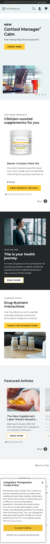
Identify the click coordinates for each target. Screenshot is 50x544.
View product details (24, 188)
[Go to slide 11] (28, 194)
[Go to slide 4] (45, 94)
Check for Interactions (22, 325)
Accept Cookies (23, 528)
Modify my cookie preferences (23, 535)
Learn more (41, 1)
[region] (23, 510)
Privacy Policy (16, 521)
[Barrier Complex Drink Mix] (26, 143)
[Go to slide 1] (36, 94)
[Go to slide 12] (30, 194)
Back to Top (42, 465)
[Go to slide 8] (21, 194)
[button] (33, 8)
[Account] (39, 8)
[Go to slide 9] (23, 194)
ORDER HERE (14, 47)
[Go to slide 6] (17, 194)
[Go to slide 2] (39, 94)
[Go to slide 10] (26, 194)
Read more (14, 280)
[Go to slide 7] (19, 194)
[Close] (42, 483)
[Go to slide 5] (15, 194)
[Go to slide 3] (42, 94)
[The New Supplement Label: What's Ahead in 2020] (23, 400)
